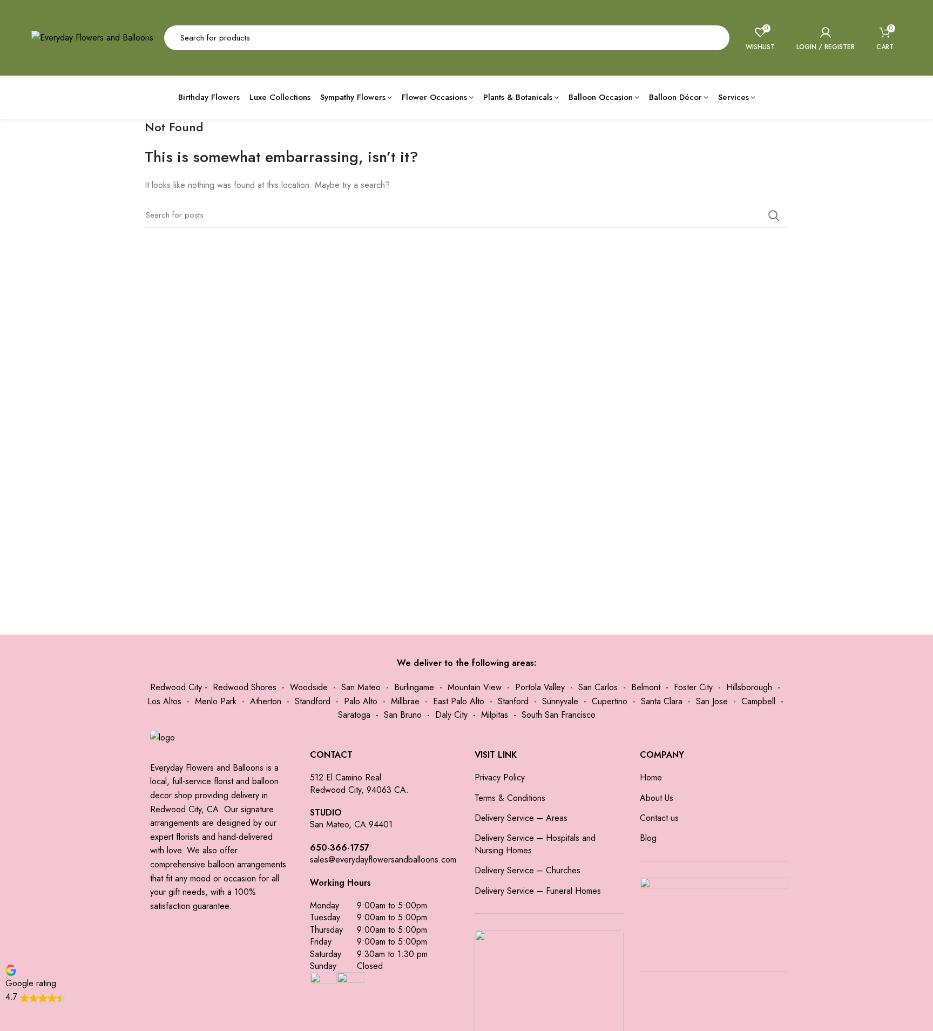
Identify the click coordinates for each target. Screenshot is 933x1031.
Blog (648, 838)
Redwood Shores (244, 687)
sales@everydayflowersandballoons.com (383, 859)
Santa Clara (661, 701)
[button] (35, 983)
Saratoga (354, 715)
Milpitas (494, 715)
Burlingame (414, 687)
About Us (656, 798)
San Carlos (598, 687)
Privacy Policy (500, 778)
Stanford (513, 701)
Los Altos (164, 701)
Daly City (451, 715)
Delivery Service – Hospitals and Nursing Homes (535, 844)
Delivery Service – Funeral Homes (538, 891)
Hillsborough (749, 687)
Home (651, 778)
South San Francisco (559, 715)
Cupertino (609, 701)
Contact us (659, 818)
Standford (312, 701)
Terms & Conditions (510, 798)
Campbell (758, 701)
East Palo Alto (458, 701)
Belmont (645, 687)
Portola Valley (540, 687)
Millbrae (405, 701)
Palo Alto (360, 701)
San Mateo (361, 687)
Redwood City (176, 687)
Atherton (265, 701)
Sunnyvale (560, 701)
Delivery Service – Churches (527, 871)
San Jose (712, 701)
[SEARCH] (714, 37)
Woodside (309, 687)
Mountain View (475, 687)
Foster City (693, 687)
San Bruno (403, 715)
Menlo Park (215, 701)
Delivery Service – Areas (521, 818)
